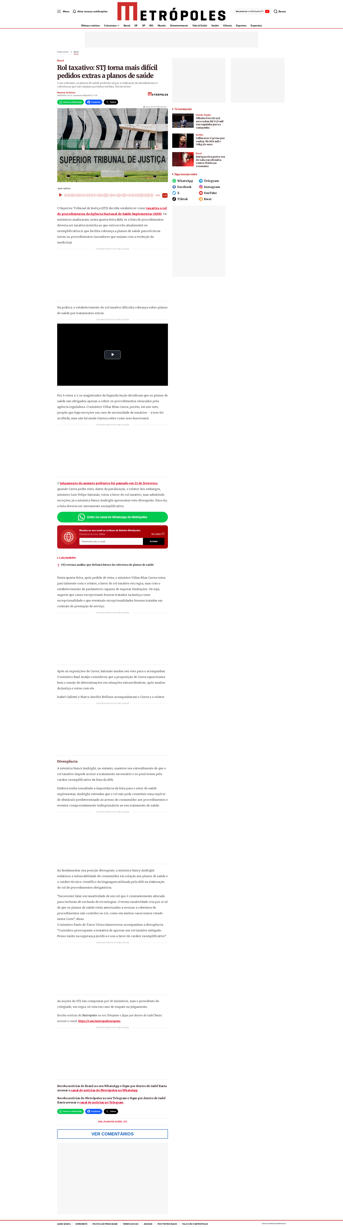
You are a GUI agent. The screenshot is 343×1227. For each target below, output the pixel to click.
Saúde (215, 25)
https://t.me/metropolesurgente (99, 1021)
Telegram (211, 181)
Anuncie (148, 1224)
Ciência (227, 25)
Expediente (81, 1224)
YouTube (210, 193)
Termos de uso (130, 1224)
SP (143, 25)
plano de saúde (113, 1121)
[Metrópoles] (171, 11)
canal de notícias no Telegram (101, 1102)
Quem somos (63, 1224)
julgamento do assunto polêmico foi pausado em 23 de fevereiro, (109, 483)
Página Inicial (63, 52)
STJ (125, 1121)
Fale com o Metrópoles (195, 1224)
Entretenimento (179, 25)
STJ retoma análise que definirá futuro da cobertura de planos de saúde (107, 564)
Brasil (127, 25)
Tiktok (182, 199)
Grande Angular (203, 115)
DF (136, 25)
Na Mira (199, 135)
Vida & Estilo (199, 25)
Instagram (212, 187)
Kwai (208, 199)
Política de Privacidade (105, 1224)
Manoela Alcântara (66, 92)
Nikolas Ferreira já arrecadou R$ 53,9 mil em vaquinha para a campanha (209, 123)
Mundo (162, 25)
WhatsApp (185, 181)
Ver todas (156, 534)
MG (151, 25)
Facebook (184, 187)
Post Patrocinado (167, 1224)
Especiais (256, 25)
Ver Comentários (112, 1134)
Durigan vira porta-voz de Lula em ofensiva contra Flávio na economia (210, 161)
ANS (100, 1121)
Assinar (154, 541)
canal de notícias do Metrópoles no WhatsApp (104, 1090)
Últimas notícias (90, 25)
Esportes (241, 25)
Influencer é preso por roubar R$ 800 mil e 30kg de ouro (210, 141)
